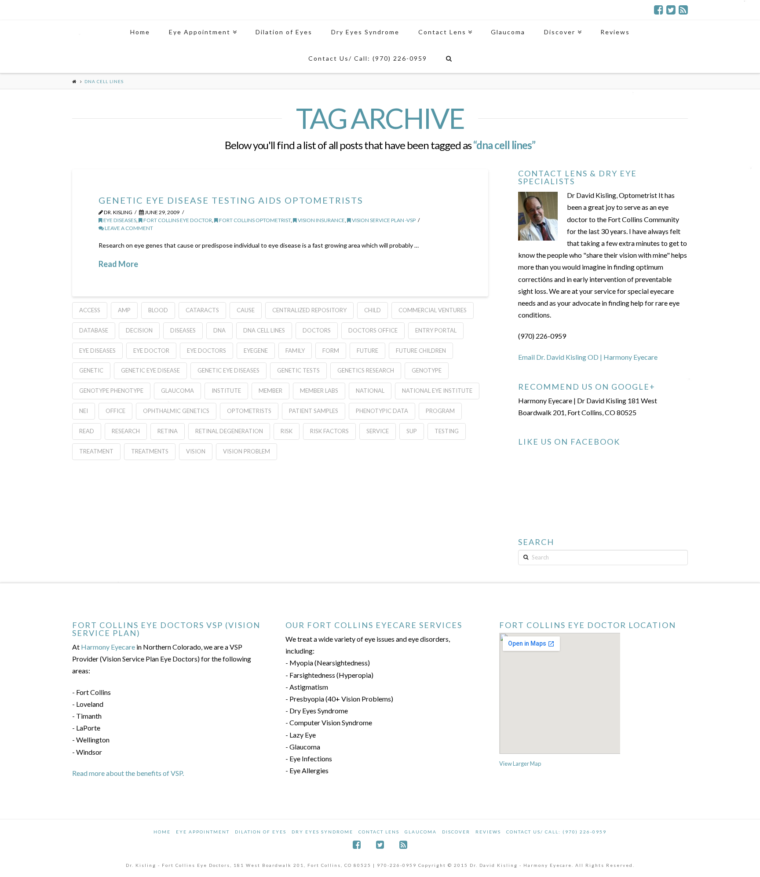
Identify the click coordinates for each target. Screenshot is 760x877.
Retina (167, 431)
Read (86, 431)
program (440, 410)
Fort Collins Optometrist (254, 220)
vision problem (246, 451)
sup (411, 431)
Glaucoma (421, 831)
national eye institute (437, 390)
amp (124, 310)
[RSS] (683, 9)
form (330, 350)
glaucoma (177, 390)
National (370, 390)
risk (286, 431)
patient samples (313, 410)
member (270, 390)
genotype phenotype (111, 390)
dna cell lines (264, 330)
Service (377, 431)
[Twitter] (671, 9)
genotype (427, 370)
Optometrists (249, 410)
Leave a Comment (128, 228)
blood (158, 310)
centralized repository (309, 310)
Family (295, 350)
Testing (447, 431)
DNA (219, 330)
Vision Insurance (321, 220)
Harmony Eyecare (108, 647)
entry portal (436, 330)
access (89, 310)
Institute (226, 390)
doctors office (373, 330)
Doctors (317, 330)
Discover (456, 831)
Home (162, 831)
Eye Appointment (203, 831)
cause (246, 310)
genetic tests (298, 370)
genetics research (365, 370)
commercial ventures (432, 310)
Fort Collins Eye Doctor (177, 220)
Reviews (488, 831)
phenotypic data (382, 410)
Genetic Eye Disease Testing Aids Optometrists (231, 200)
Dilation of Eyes (260, 831)
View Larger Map (520, 763)
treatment (96, 451)
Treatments (149, 451)
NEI (83, 410)
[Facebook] (658, 9)
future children (421, 350)
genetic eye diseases (228, 370)
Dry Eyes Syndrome (322, 831)
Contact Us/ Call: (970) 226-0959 (556, 831)
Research (126, 431)
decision (139, 330)
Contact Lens (378, 831)
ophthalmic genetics (176, 410)
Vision (195, 451)
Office (115, 410)
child (372, 310)
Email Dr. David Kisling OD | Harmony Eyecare (588, 357)
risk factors (329, 431)
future (367, 350)
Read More (118, 264)
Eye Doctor (151, 350)
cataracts (202, 310)
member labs (319, 390)
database (93, 330)
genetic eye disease (150, 370)
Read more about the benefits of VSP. (128, 773)
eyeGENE (256, 350)
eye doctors (206, 350)
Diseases (183, 330)
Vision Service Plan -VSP (383, 220)
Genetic (91, 370)
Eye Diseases (119, 220)
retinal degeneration (229, 431)
